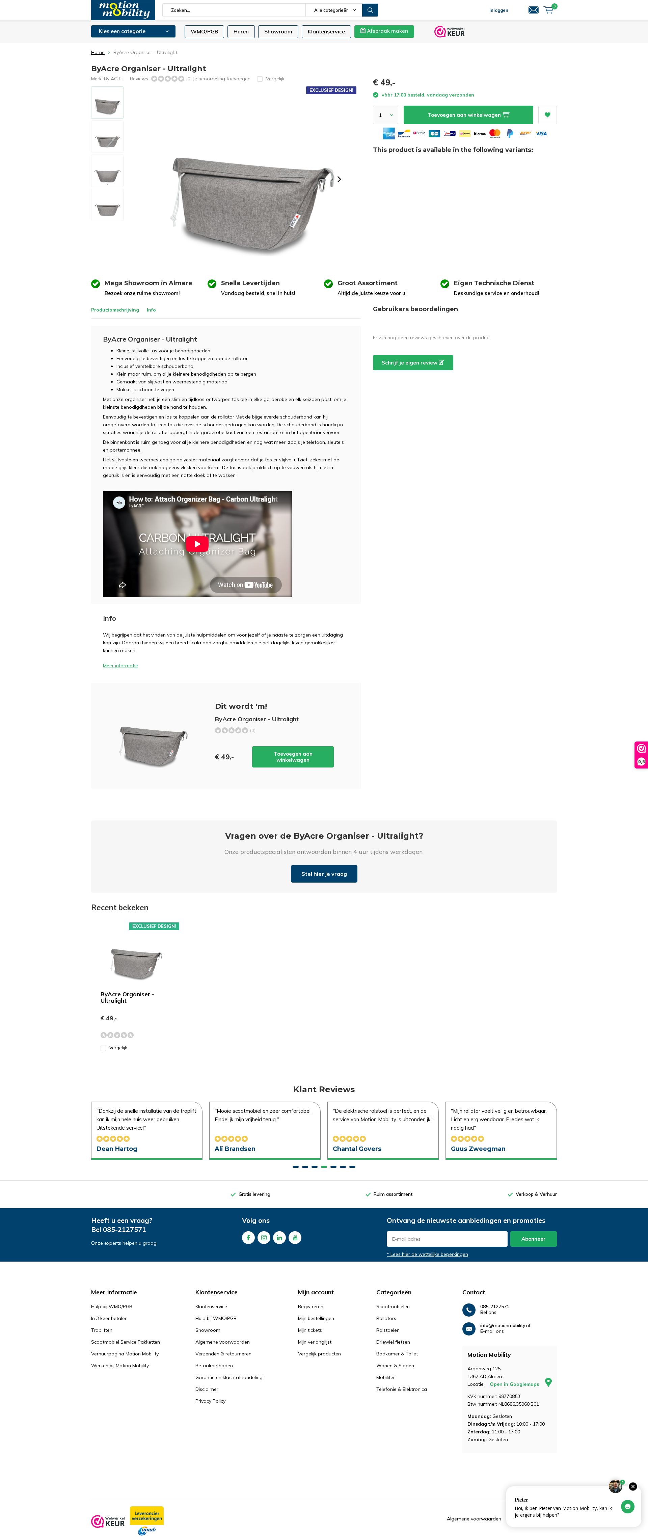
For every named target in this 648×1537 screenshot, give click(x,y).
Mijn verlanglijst (314, 1342)
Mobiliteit (386, 1377)
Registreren (310, 1306)
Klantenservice (326, 31)
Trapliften (101, 1330)
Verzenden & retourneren (223, 1354)
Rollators (386, 1318)
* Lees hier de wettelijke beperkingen (427, 1254)
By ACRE (113, 79)
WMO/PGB (204, 31)
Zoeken (370, 10)
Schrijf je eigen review (410, 362)
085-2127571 (124, 1229)
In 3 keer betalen (109, 1318)
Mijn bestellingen (316, 1318)
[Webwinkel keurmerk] (108, 1521)
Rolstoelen (388, 1330)
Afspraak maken (387, 31)
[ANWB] (147, 1521)
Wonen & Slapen (395, 1366)
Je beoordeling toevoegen (221, 79)
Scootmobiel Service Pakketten (125, 1342)
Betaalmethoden (214, 1366)
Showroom (278, 31)
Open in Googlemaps (515, 1384)
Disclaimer (206, 1389)
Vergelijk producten (319, 1354)
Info (151, 310)
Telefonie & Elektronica (401, 1389)
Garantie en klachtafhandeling (229, 1377)
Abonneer (533, 1239)
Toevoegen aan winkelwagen (293, 757)
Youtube (295, 1237)
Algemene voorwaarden (222, 1342)
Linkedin (279, 1237)
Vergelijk (118, 1047)
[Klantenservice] (534, 10)
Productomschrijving (115, 310)
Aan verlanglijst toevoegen (547, 115)
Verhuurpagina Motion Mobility (125, 1354)
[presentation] (339, 179)
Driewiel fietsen (393, 1342)
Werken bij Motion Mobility (120, 1366)
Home (98, 52)
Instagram (264, 1237)
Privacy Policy (210, 1401)
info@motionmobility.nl (505, 1325)
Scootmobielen (393, 1306)
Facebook (248, 1237)
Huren (241, 31)
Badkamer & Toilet (397, 1354)
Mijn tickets (310, 1330)
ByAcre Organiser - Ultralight (127, 997)
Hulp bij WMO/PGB (111, 1306)
